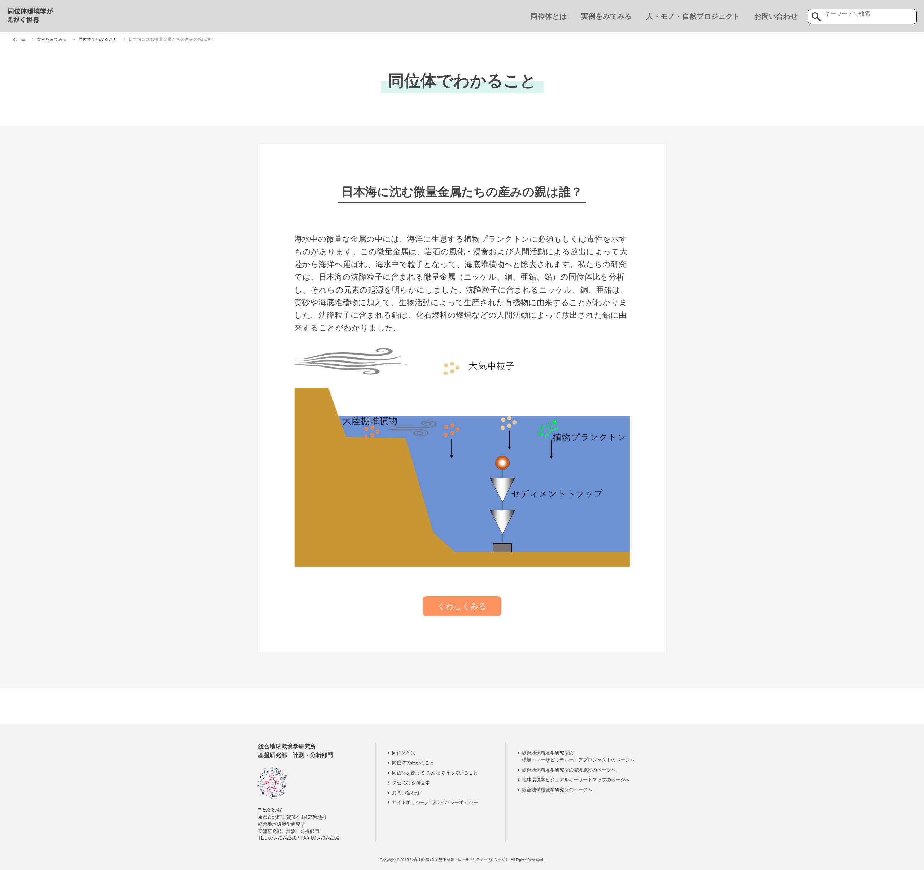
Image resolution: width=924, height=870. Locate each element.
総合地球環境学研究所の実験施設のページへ (569, 770)
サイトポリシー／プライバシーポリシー (435, 802)
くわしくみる (462, 606)
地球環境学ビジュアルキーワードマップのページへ (576, 779)
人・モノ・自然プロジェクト (693, 16)
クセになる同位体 (411, 782)
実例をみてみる (606, 16)
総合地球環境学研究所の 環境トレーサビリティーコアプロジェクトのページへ (578, 756)
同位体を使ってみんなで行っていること (435, 772)
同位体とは (549, 16)
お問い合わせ (776, 16)
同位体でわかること (413, 762)
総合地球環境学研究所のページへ (557, 789)
